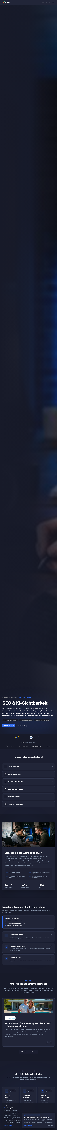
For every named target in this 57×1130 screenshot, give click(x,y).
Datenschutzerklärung (9, 1125)
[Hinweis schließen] (53, 1115)
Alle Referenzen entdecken (28, 1052)
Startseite (5, 697)
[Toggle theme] (46, 2)
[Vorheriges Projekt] (47, 1042)
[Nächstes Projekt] (51, 1042)
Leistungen (13, 697)
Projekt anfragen (9, 725)
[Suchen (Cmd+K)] (43, 2)
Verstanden (50, 1125)
